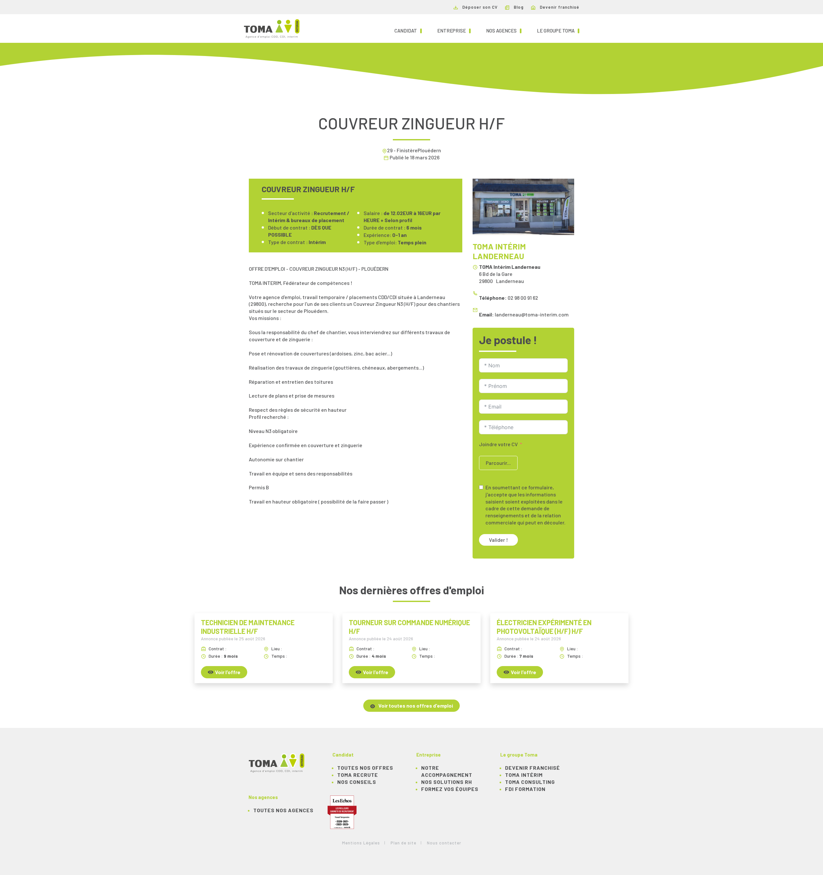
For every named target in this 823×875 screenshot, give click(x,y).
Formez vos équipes (449, 789)
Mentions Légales (361, 842)
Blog (518, 7)
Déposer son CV (479, 7)
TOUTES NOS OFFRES (365, 768)
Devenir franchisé (558, 7)
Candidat (408, 30)
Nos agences (503, 30)
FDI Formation (525, 789)
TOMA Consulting (530, 782)
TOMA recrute (357, 775)
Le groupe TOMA (558, 30)
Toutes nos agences (283, 810)
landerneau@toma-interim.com (532, 314)
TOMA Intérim (524, 775)
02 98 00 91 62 (523, 298)
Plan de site (403, 842)
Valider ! (498, 540)
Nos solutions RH (446, 782)
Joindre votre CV (498, 444)
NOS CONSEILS (356, 782)
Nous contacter (444, 842)
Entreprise (454, 30)
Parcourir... (498, 463)
